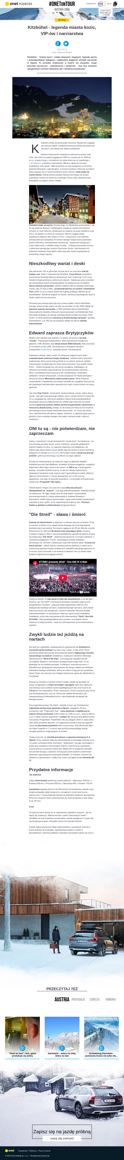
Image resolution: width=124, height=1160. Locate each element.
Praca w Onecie (44, 1151)
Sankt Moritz (46, 350)
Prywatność (22, 1151)
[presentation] (59, 1011)
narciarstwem (35, 163)
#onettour (62, 3)
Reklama (32, 1151)
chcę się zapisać (62, 1138)
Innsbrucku (54, 453)
